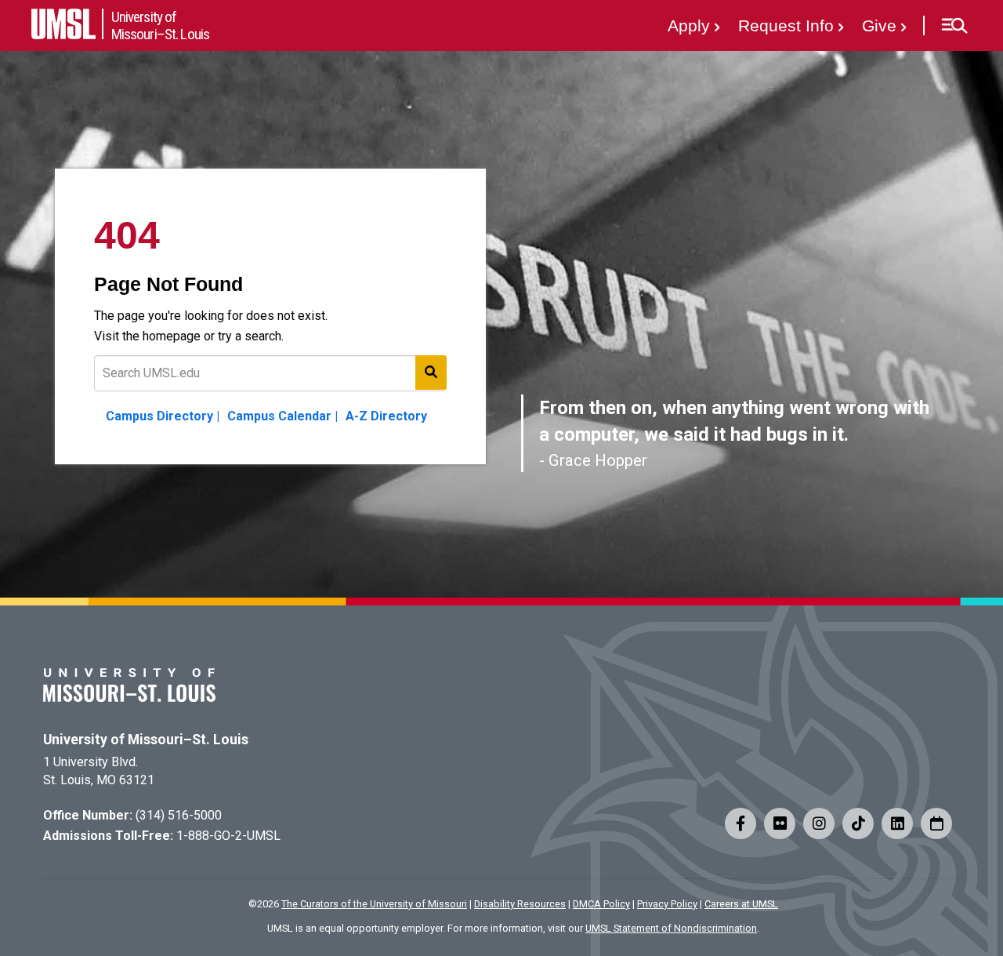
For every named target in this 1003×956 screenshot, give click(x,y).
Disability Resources (520, 904)
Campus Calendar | (282, 416)
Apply (689, 25)
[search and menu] (431, 372)
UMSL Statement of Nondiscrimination (671, 928)
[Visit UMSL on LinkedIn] (897, 823)
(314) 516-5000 (179, 815)
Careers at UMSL (741, 904)
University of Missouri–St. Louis (145, 739)
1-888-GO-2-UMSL (228, 835)
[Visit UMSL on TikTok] (858, 823)
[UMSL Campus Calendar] (936, 823)
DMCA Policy (601, 904)
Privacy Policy (667, 904)
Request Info (786, 25)
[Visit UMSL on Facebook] (740, 823)
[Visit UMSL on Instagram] (819, 823)
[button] (954, 26)
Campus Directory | (162, 416)
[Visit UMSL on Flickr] (779, 823)
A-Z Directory (386, 416)
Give (879, 25)
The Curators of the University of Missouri (374, 904)
